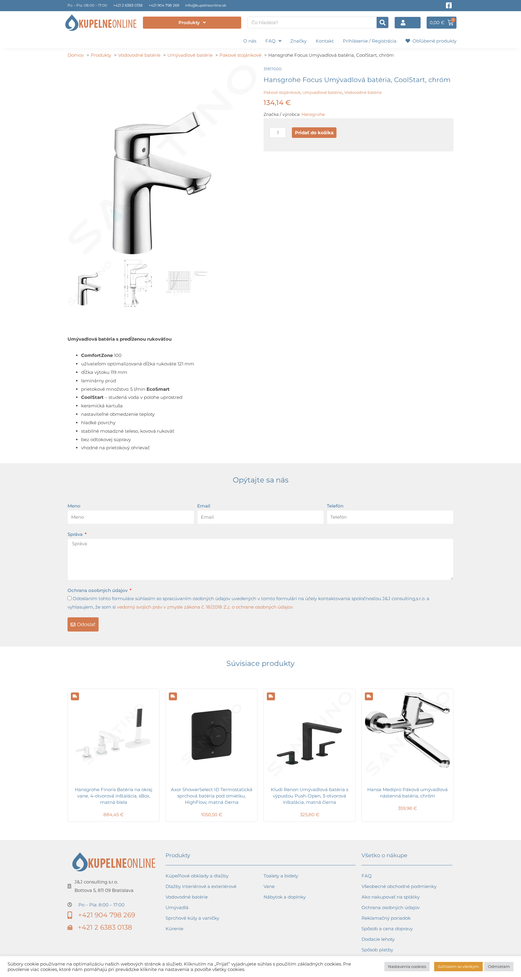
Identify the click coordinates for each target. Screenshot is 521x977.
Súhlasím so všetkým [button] (458, 966)
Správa (76, 534)
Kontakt (325, 41)
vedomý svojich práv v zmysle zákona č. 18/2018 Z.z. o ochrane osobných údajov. (205, 607)
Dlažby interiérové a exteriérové (201, 886)
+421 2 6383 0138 (128, 5)
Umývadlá (177, 907)
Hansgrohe (313, 114)
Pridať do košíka (314, 132)
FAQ (270, 41)
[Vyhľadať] (382, 22)
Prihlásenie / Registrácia (369, 41)
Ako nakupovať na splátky (391, 897)
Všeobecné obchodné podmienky (399, 886)
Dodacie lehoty (378, 939)
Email (203, 506)
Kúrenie (174, 928)
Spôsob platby (377, 950)
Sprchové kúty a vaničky (192, 918)
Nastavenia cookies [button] (407, 966)
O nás (249, 41)
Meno (74, 506)
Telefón (335, 506)
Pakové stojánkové (282, 92)
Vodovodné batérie (363, 92)
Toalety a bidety (281, 876)
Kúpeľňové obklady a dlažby (197, 876)
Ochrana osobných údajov (98, 590)
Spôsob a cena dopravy (387, 928)
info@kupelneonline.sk (205, 5)
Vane (269, 886)
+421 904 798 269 (164, 5)
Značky (298, 41)
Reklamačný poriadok (386, 918)
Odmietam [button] (499, 966)
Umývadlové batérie (322, 92)
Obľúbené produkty (433, 41)
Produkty (189, 22)
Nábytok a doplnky (285, 897)
